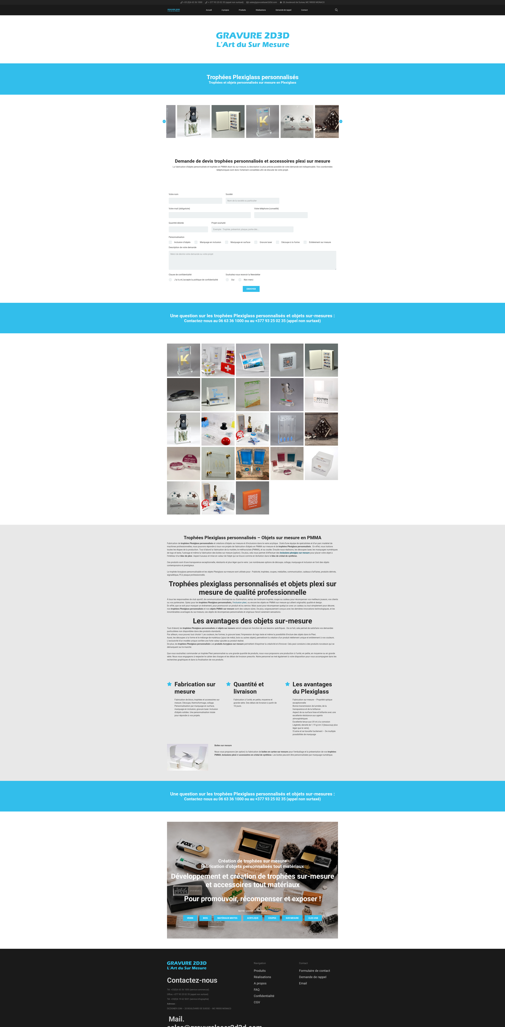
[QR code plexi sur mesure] (287, 360)
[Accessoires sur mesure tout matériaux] (218, 497)
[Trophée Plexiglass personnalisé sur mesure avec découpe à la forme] (287, 394)
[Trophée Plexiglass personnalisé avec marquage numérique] (295, 121)
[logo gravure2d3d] (173, 10)
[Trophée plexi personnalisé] (183, 360)
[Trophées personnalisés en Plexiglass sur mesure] (218, 360)
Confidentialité (264, 996)
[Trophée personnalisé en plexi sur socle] (183, 497)
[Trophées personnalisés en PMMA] (226, 121)
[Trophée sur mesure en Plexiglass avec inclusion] (287, 429)
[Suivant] (340, 121)
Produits (260, 971)
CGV (257, 1002)
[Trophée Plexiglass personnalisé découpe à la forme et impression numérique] (183, 394)
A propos (260, 983)
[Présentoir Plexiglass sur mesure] (321, 394)
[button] (247, 10)
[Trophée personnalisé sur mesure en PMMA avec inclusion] (321, 429)
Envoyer (251, 289)
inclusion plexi (240, 602)
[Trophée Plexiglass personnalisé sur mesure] (321, 360)
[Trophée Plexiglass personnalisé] (252, 360)
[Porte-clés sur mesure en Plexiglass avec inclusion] (183, 429)
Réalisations (262, 977)
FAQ (257, 990)
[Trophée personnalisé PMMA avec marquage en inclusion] (191, 121)
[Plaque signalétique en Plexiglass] (329, 121)
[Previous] (164, 121)
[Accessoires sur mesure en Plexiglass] (218, 429)
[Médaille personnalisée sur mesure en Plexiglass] (260, 121)
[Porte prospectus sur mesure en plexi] (321, 463)
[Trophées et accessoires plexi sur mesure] (252, 429)
